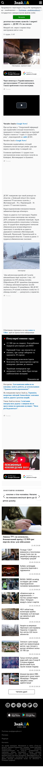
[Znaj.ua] (21, 3)
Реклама (5, 735)
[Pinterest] (35, 705)
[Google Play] (28, 715)
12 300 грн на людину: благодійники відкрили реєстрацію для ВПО (23, 344)
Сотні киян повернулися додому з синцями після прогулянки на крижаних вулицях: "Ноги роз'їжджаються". (20, 405)
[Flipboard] (30, 705)
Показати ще (33, 379)
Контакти (5, 742)
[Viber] (19, 705)
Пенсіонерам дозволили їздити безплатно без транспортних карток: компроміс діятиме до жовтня (23, 361)
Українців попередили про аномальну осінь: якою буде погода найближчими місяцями (22, 371)
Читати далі (21, 692)
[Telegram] (13, 705)
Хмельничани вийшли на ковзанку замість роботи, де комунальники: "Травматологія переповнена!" (21, 386)
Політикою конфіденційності (29, 10)
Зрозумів (21, 17)
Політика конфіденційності (12, 731)
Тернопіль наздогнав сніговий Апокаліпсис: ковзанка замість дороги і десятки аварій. (21, 395)
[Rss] (8, 705)
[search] (2, 2)
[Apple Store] (14, 715)
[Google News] (24, 705)
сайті (25, 137)
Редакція (5, 739)
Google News (22, 123)
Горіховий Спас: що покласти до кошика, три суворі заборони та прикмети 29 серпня (21, 352)
